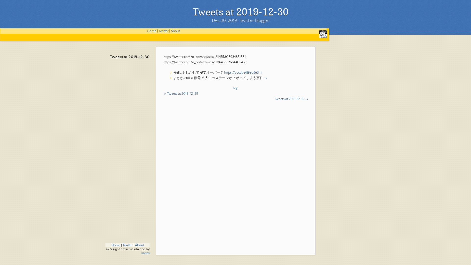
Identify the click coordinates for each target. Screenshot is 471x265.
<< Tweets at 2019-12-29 (180, 94)
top (235, 88)
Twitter (163, 31)
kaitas (145, 253)
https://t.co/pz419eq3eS (241, 73)
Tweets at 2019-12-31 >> (291, 99)
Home (151, 31)
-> (261, 73)
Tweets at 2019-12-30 (130, 57)
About (175, 31)
